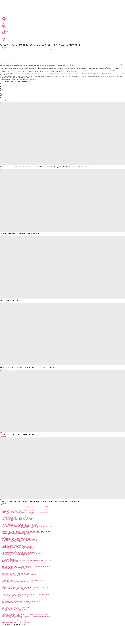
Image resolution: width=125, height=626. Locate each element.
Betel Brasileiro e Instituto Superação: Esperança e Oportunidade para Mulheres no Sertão (18, 534)
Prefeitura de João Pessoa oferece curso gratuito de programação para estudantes (17, 620)
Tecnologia (4, 18)
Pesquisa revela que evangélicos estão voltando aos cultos (13, 575)
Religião (3, 23)
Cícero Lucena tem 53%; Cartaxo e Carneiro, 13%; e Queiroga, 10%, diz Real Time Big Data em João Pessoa (22, 553)
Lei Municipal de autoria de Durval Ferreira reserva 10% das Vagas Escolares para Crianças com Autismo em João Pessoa (24, 562)
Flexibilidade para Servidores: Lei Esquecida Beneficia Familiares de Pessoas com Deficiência (19, 574)
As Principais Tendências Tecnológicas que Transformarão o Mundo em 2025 (16, 517)
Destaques (4, 14)
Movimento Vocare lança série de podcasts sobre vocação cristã (14, 558)
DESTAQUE (1, 165)
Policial (3, 20)
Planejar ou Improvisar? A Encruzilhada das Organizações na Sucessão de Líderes (17, 521)
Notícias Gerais (5, 16)
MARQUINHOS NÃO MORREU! (10, 300)
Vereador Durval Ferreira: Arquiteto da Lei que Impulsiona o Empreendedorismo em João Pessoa (20, 579)
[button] (62, 84)
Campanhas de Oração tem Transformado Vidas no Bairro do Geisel (14, 600)
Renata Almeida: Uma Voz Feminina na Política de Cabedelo (13, 563)
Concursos (4, 24)
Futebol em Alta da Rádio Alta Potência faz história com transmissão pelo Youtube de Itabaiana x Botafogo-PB (22, 514)
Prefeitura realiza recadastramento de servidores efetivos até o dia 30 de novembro (17, 544)
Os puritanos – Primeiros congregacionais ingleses (11, 618)
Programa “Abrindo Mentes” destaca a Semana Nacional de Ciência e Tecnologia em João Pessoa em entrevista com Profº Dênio (26, 531)
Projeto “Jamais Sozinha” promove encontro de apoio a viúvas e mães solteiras (16, 622)
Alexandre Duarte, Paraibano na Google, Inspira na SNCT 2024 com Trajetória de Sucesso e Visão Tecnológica (22, 527)
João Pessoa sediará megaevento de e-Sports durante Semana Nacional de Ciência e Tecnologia (20, 539)
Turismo (3, 21)
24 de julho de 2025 (3, 503)
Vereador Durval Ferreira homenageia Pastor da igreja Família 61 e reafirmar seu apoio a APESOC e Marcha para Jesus (24, 604)
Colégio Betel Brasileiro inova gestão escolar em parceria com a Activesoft (16, 533)
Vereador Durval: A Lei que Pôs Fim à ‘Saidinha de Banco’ (12, 593)
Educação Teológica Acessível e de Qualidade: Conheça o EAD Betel (14, 613)
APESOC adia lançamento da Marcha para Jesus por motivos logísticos (15, 595)
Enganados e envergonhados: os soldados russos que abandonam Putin (15, 573)
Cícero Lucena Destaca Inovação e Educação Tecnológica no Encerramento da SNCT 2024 (19, 525)
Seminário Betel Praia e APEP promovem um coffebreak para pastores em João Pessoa (18, 520)
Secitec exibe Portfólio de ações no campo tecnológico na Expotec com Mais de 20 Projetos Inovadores (21, 513)
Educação (4, 19)
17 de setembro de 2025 (3, 302)
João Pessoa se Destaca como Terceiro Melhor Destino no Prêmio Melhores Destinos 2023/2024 (20, 542)
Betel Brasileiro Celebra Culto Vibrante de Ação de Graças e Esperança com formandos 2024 (19, 524)
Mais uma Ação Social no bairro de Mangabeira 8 (11, 561)
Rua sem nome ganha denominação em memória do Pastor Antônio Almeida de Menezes (18, 617)
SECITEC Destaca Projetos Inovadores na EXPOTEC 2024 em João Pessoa (16, 572)
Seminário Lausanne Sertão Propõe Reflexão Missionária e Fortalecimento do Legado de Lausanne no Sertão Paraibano (24, 541)
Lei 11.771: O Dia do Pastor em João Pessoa (10, 576)
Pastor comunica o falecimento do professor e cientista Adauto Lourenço (15, 607)
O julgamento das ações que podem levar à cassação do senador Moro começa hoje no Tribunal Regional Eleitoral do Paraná (25, 614)
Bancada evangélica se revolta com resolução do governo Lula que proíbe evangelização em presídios (21, 601)
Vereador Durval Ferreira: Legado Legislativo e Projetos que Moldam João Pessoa (17, 519)
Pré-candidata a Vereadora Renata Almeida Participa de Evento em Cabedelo (16, 596)
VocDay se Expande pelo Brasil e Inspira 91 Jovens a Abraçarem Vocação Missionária (18, 516)
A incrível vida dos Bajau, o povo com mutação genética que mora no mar (15, 603)
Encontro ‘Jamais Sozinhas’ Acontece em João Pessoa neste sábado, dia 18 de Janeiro (18, 523)
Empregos (4, 26)
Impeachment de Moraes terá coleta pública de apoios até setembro (14, 568)
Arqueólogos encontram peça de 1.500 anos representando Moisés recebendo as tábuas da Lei (19, 582)
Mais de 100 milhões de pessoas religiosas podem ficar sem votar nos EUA (16, 551)
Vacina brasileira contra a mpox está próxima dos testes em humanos (15, 565)
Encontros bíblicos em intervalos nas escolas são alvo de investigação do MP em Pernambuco (19, 548)
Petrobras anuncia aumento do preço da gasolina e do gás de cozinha (15, 581)
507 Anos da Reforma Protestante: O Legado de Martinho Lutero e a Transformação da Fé (19, 540)
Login (3, 27)
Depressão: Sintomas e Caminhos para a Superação (11, 556)
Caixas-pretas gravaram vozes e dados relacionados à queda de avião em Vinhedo (17, 570)
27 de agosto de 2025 (3, 436)
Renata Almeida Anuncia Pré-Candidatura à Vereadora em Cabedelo (14, 609)
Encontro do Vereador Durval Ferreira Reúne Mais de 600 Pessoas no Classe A (16, 555)
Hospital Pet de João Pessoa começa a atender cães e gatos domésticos (15, 586)
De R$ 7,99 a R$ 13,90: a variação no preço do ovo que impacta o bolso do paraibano (18, 518)
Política (3, 17)
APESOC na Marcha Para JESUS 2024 (9, 559)
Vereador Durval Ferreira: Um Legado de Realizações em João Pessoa (15, 590)
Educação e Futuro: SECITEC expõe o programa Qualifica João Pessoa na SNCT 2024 (18, 537)
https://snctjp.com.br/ (32, 79)
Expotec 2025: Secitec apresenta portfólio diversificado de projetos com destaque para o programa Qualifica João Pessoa (39, 501)
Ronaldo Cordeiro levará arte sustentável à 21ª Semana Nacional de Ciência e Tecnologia (18, 535)
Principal (3, 13)
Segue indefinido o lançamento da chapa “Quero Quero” (12, 610)
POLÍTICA (3, 621)
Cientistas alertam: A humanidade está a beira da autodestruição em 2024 (16, 554)
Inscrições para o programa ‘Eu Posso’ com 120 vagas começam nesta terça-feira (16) (18, 611)
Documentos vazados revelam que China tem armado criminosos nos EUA (16, 588)
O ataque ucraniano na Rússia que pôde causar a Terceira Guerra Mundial (15, 577)
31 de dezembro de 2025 (3, 235)
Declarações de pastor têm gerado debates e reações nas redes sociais (15, 583)
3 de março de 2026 (3, 168)
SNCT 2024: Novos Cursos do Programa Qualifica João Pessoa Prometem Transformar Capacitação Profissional (23, 532)
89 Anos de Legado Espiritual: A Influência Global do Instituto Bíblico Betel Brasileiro (17, 547)
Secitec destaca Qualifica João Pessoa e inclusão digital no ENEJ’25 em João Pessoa (27, 367)
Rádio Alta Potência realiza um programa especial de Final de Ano (21, 234)
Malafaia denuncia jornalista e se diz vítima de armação (12, 615)
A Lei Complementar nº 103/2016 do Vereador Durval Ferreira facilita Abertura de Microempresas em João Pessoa (23, 580)
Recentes (3, 25)
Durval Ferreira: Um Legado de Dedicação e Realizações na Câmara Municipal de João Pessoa (19, 552)
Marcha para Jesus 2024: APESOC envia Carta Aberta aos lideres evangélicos (16, 602)
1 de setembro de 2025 (3, 369)
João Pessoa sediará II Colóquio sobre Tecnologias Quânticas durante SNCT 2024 (17, 538)
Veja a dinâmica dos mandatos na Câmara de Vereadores (12, 545)
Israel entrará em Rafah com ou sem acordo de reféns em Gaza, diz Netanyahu (16, 606)
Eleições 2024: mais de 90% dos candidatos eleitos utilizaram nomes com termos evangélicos (19, 549)
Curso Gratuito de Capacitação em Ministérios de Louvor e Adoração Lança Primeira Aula (18, 546)
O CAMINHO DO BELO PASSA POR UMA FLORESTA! (17, 434)
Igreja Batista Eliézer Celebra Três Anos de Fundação (12, 608)
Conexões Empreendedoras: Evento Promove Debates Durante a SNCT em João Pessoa (18, 530)
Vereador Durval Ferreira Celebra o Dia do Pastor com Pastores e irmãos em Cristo (17, 597)
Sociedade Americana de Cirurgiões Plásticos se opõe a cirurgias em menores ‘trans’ (17, 567)
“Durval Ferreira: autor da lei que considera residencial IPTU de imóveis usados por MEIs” (18, 589)
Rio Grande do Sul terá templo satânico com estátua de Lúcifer (14, 569)
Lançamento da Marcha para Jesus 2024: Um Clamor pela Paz (13, 599)
